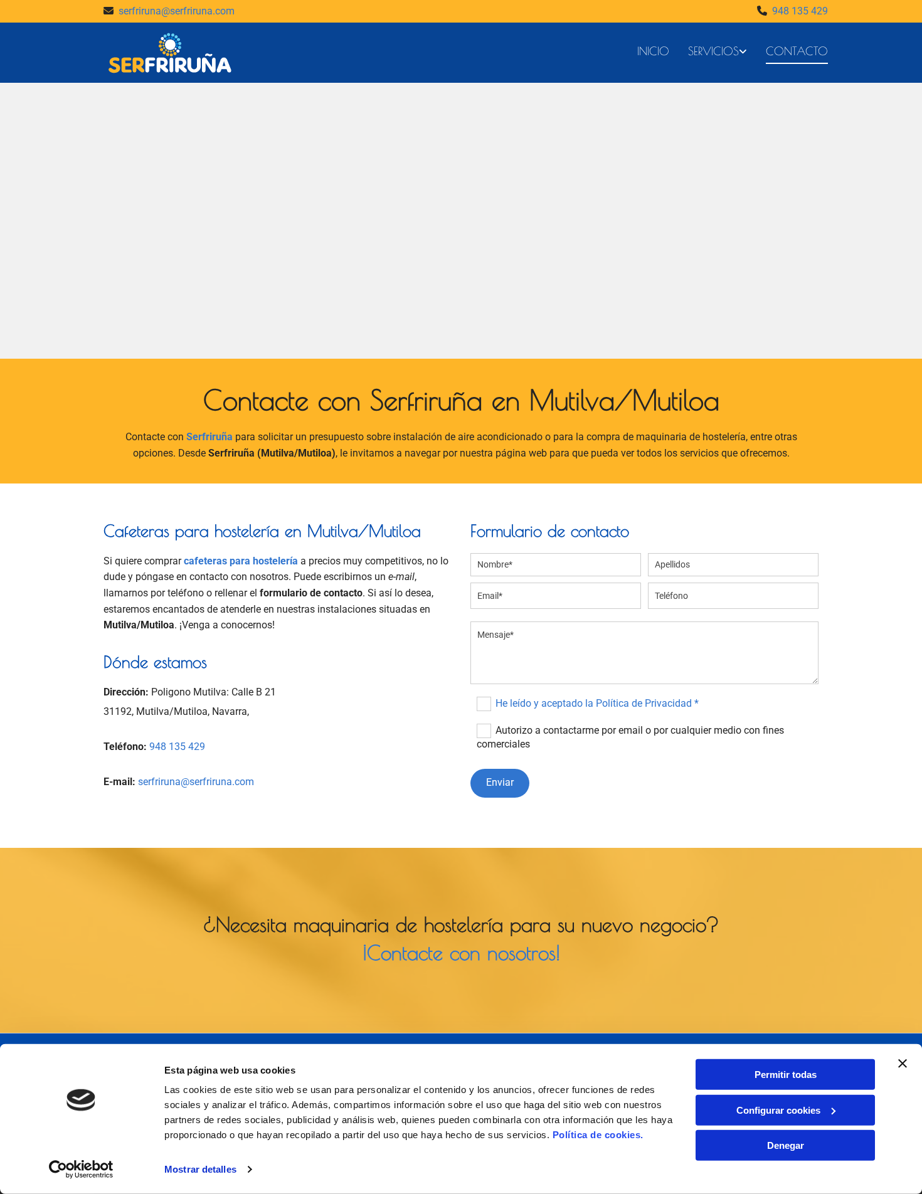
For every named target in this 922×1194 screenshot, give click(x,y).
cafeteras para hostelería (241, 561)
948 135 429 (800, 11)
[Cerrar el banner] (902, 1063)
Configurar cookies (778, 1109)
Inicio (653, 51)
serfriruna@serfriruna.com (177, 11)
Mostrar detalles (200, 1169)
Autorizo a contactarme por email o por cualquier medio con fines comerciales (630, 737)
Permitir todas (786, 1074)
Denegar (785, 1145)
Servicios (713, 51)
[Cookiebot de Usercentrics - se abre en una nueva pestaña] (81, 1169)
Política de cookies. (598, 1134)
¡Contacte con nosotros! (461, 952)
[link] (708, 52)
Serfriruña (209, 437)
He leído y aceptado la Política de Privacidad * (597, 703)
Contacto (797, 51)
